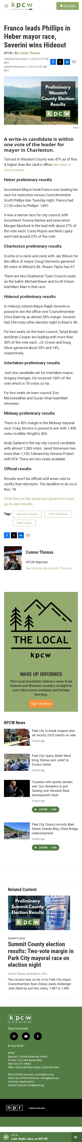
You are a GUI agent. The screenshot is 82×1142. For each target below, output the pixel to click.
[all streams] (76, 1137)
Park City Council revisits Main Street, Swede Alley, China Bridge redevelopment (55, 829)
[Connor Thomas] (13, 558)
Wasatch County (27, 514)
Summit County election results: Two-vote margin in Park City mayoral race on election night (41, 954)
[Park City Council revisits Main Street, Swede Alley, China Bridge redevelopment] (17, 830)
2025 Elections (58, 514)
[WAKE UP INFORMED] (41, 628)
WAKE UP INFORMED (41, 674)
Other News (24, 523)
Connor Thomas (29, 53)
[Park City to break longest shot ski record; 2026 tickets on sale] (17, 737)
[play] (6, 1137)
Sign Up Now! (41, 703)
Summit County (16, 938)
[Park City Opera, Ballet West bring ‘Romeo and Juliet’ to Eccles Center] (17, 762)
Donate (69, 6)
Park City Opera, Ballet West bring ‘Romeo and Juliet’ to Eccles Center (51, 760)
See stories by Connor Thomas (49, 568)
